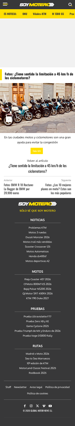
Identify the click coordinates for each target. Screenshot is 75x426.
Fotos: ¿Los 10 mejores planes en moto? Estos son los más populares (56, 188)
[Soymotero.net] (37, 204)
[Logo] (37, 4)
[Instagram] (31, 406)
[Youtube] (50, 406)
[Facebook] (25, 406)
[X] (37, 406)
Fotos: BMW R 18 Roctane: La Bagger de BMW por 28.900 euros (18, 188)
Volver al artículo (37, 160)
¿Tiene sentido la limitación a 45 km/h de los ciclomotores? (37, 168)
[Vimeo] (44, 406)
